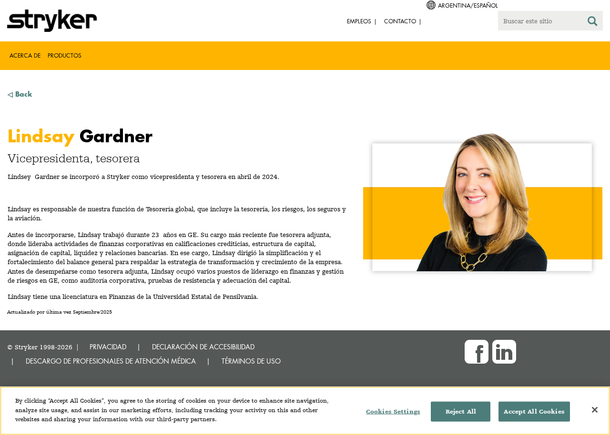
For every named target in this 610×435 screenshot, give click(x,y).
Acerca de (25, 55)
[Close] (594, 409)
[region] (305, 410)
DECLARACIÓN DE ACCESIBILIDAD (203, 346)
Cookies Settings (393, 411)
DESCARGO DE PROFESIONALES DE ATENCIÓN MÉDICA (111, 361)
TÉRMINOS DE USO (251, 361)
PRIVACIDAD (108, 346)
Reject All (461, 411)
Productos (64, 55)
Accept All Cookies (534, 411)
